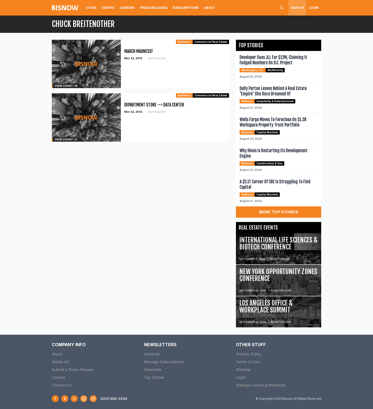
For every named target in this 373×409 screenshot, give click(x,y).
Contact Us (62, 385)
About (209, 8)
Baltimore (184, 41)
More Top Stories (278, 212)
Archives (152, 354)
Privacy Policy (248, 354)
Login (314, 8)
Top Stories (154, 377)
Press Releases (154, 8)
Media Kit (60, 362)
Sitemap (243, 369)
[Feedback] (93, 398)
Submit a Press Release (72, 369)
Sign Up (297, 8)
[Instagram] (83, 398)
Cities (91, 8)
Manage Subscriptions (164, 362)
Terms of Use (247, 362)
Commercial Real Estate (210, 41)
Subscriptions (186, 8)
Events (108, 8)
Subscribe (152, 369)
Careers (127, 8)
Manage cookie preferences (261, 385)
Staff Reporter (157, 58)
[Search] (281, 8)
